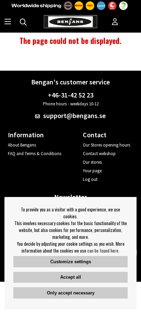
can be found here (102, 250)
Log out (90, 179)
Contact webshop (99, 153)
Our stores (92, 162)
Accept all (70, 277)
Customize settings (70, 261)
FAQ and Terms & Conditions (34, 153)
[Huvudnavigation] (7, 22)
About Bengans (22, 145)
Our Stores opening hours (106, 145)
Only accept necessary (70, 292)
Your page (92, 171)
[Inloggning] (115, 22)
